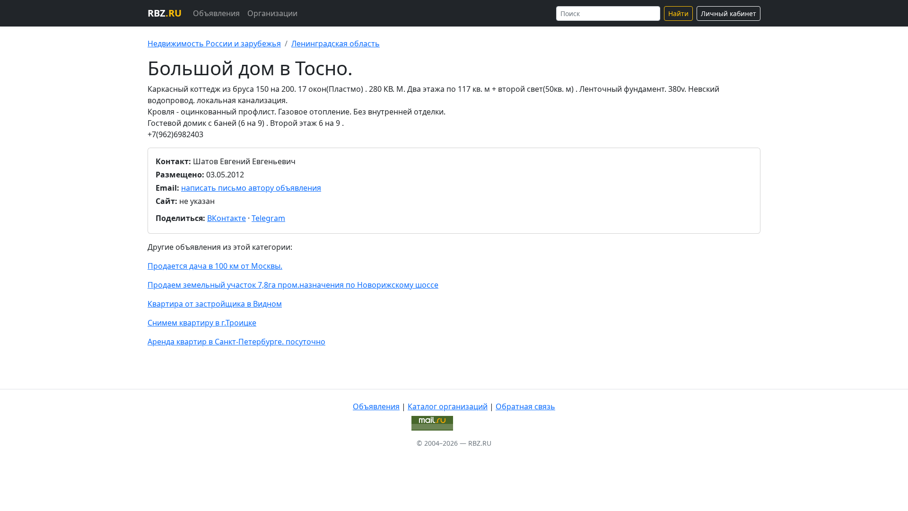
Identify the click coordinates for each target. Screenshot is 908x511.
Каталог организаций (448, 406)
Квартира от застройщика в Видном (215, 304)
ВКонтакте (226, 218)
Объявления (216, 13)
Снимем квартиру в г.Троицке (202, 322)
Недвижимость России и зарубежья (214, 43)
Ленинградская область (335, 43)
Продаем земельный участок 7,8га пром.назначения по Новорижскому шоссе (293, 285)
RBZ (165, 13)
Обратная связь (525, 406)
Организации (272, 13)
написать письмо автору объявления (251, 188)
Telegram (268, 218)
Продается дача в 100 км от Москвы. (215, 266)
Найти (678, 13)
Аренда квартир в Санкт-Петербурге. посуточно (236, 341)
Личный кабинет (728, 13)
